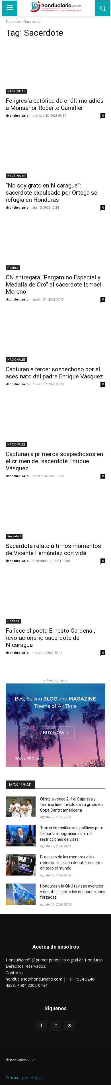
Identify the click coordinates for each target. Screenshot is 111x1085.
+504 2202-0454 (32, 985)
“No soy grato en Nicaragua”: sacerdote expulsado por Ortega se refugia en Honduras (51, 192)
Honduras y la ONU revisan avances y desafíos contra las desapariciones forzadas (72, 892)
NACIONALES (16, 91)
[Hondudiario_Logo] (55, 6)
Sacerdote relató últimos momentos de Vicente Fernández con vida (53, 549)
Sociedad (14, 536)
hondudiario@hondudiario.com (34, 979)
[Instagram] (55, 1025)
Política (12, 268)
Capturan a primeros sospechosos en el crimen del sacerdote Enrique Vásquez (54, 461)
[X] (69, 1025)
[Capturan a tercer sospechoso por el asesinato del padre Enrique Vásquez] (55, 337)
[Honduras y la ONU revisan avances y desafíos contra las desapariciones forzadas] (21, 894)
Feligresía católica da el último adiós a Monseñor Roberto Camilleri (55, 104)
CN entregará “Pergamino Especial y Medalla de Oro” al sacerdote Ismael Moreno (54, 284)
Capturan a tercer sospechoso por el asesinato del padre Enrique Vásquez (54, 373)
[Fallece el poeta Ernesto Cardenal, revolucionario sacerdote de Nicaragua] (55, 599)
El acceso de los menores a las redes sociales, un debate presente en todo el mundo (71, 862)
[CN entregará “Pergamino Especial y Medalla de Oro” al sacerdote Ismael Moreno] (55, 245)
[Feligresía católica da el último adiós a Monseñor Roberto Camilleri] (55, 69)
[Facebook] (41, 1025)
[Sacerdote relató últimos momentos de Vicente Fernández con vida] (55, 514)
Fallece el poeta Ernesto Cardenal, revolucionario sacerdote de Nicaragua (50, 637)
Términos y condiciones (25, 1077)
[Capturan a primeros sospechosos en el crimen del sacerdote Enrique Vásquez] (55, 422)
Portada (13, 621)
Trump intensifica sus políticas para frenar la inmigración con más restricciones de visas (71, 833)
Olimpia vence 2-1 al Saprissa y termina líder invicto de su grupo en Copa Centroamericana (71, 804)
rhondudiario (17, 115)
